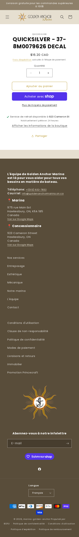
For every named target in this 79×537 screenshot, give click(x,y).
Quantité (39, 66)
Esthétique (14, 274)
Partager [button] (41, 136)
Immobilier (14, 364)
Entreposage (16, 266)
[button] (7, 17)
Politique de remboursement (55, 529)
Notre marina (16, 291)
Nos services (15, 258)
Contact (13, 307)
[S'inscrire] (67, 443)
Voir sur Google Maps (20, 219)
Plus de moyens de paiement (39, 105)
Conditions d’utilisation (61, 523)
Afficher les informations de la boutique (39, 126)
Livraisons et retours (21, 356)
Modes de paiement (21, 348)
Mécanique (15, 282)
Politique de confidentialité (26, 339)
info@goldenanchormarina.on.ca (43, 193)
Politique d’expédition (23, 529)
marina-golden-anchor (36, 519)
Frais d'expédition (22, 59)
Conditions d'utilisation (23, 323)
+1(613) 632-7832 (36, 189)
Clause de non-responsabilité (27, 331)
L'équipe (13, 299)
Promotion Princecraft (22, 372)
